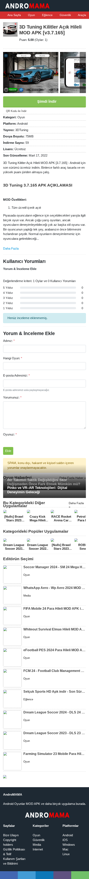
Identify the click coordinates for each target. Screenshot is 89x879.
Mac (66, 849)
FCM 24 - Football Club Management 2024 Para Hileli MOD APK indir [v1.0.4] (54, 671)
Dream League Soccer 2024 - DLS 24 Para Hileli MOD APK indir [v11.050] (54, 712)
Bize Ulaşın (11, 835)
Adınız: (9, 340)
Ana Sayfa (14, 15)
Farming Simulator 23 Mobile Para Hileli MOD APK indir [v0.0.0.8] (54, 754)
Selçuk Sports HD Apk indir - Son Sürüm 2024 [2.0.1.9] (54, 691)
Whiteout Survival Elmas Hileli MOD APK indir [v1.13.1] (54, 629)
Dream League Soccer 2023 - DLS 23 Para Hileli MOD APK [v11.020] (54, 733)
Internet (38, 849)
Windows (69, 844)
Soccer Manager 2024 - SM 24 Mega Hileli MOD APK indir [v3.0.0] (54, 567)
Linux (66, 854)
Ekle (8, 451)
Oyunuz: (10, 434)
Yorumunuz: (12, 397)
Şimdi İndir (46, 101)
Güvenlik (65, 15)
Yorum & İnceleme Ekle (19, 269)
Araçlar (82, 15)
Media (37, 844)
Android (68, 835)
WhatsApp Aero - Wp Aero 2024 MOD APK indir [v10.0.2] (54, 588)
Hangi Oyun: (12, 358)
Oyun (31, 15)
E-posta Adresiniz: (16, 375)
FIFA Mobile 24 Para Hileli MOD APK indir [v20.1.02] (54, 608)
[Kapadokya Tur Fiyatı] (4, 776)
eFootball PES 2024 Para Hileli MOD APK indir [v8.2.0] (54, 650)
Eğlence (47, 15)
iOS (65, 840)
